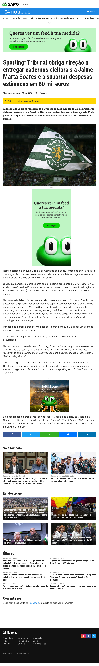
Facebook (34, 603)
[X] (94, 636)
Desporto (43, 93)
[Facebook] (88, 636)
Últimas (8, 553)
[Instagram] (83, 636)
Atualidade (7, 558)
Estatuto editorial (23, 653)
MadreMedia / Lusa (11, 93)
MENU (25, 4)
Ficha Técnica (8, 653)
